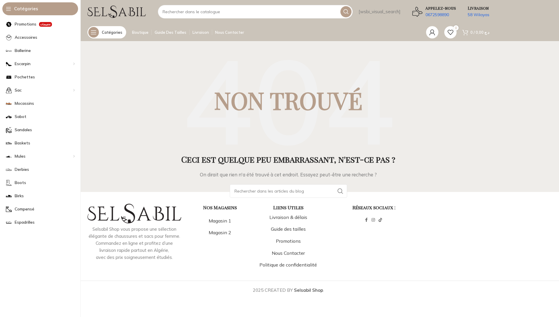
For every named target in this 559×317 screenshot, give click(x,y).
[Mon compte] (432, 32)
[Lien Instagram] (373, 220)
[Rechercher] (346, 11)
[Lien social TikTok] (380, 220)
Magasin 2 (220, 232)
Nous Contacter (288, 253)
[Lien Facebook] (366, 220)
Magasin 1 (220, 221)
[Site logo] (116, 11)
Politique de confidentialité (288, 265)
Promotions (288, 241)
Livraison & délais (288, 217)
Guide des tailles (288, 229)
